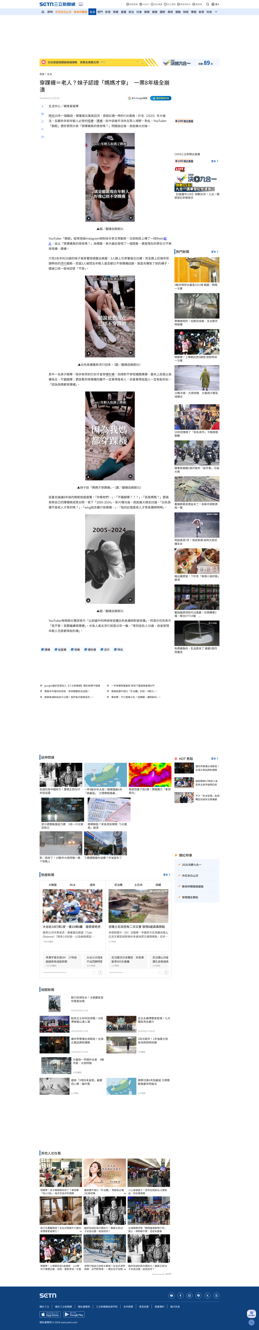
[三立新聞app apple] (50, 1314)
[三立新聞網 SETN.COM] (43, 11)
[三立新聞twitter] (207, 1295)
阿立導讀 (171, 4)
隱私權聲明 (84, 1306)
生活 (92, 12)
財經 (186, 12)
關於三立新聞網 (63, 1306)
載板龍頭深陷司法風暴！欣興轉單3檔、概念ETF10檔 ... (195, 614)
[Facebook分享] (42, 106)
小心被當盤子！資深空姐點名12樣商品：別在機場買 (147, 1191)
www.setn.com (69, 1322)
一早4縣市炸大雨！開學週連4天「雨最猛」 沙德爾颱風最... (103, 791)
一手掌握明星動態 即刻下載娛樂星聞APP (133, 685)
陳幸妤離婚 (80, 12)
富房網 (199, 4)
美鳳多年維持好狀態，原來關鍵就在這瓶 (66, 691)
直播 (123, 12)
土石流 (138, 885)
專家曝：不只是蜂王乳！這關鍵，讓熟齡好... (135, 697)
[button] (207, 4)
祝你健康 (158, 4)
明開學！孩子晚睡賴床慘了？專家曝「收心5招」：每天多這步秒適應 (59, 1191)
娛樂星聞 (133, 4)
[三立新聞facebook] (180, 1295)
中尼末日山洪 (63, 12)
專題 (193, 12)
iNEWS (146, 4)
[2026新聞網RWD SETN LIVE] (81, 4)
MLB (72, 885)
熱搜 (115, 12)
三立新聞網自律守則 (107, 1306)
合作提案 (128, 1306)
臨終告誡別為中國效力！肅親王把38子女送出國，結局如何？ (103, 1229)
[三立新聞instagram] (189, 1295)
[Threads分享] (42, 121)
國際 (162, 12)
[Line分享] (42, 114)
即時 (50, 12)
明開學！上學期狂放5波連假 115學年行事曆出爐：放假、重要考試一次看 (60, 1267)
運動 (178, 12)
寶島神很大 (185, 4)
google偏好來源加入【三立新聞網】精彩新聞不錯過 (72, 685)
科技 (209, 12)
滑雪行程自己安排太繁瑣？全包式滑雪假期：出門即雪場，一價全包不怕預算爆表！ (104, 1267)
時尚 (52, 115)
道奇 (92, 885)
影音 (108, 12)
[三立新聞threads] (216, 1295)
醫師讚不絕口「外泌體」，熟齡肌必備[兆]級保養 (104, 1191)
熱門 (100, 12)
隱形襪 (110, 374)
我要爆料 (159, 1306)
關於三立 (44, 1306)
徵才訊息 (175, 1306)
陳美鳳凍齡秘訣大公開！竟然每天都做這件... (68, 697)
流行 (64, 263)
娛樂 (147, 12)
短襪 (91, 121)
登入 (217, 4)
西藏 (158, 885)
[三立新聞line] (198, 1295)
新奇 (201, 12)
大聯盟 (53, 885)
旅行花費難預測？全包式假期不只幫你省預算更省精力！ (60, 1229)
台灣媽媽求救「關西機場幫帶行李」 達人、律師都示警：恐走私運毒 (148, 1229)
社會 (139, 12)
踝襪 (100, 121)
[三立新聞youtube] (171, 1295)
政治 (131, 12)
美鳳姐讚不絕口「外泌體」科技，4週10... (133, 691)
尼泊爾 (118, 885)
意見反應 (144, 1306)
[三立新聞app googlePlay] (74, 1314)
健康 (154, 12)
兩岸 (170, 12)
